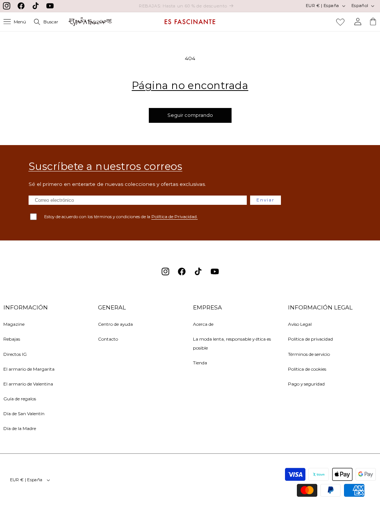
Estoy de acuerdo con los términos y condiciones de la (121, 216)
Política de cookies (307, 369)
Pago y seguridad (306, 384)
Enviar (265, 200)
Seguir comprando (190, 115)
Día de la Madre (19, 428)
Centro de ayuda (115, 324)
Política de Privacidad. (174, 216)
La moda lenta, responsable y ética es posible (232, 343)
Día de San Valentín (24, 413)
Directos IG (15, 354)
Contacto (108, 339)
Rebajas (11, 339)
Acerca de (203, 324)
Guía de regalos (19, 398)
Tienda (200, 362)
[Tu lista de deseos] (340, 22)
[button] (14, 21)
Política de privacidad (310, 339)
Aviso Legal (300, 324)
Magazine (13, 324)
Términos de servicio (309, 354)
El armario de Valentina (28, 384)
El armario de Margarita (29, 369)
